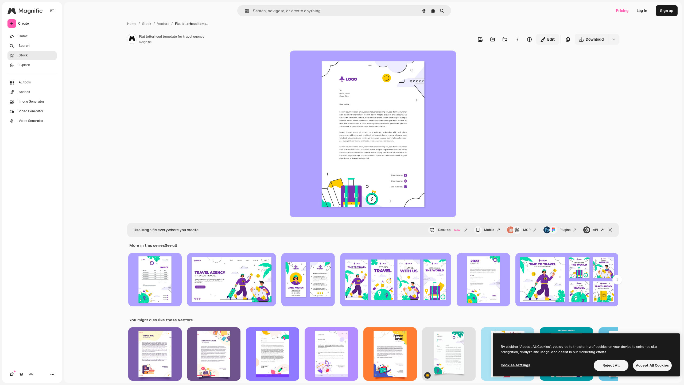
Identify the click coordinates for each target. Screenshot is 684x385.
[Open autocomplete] (245, 11)
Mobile (489, 230)
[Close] (610, 230)
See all (171, 245)
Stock (146, 24)
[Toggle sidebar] (52, 10)
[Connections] (11, 374)
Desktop (449, 230)
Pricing (622, 10)
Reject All (611, 365)
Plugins (564, 230)
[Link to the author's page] (132, 39)
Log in (642, 10)
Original (323, 60)
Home (131, 24)
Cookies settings (515, 365)
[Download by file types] (613, 39)
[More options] (517, 39)
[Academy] (21, 374)
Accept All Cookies (652, 365)
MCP (527, 230)
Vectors (163, 24)
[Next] (617, 279)
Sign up (666, 10)
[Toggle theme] (31, 374)
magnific (145, 42)
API (595, 230)
